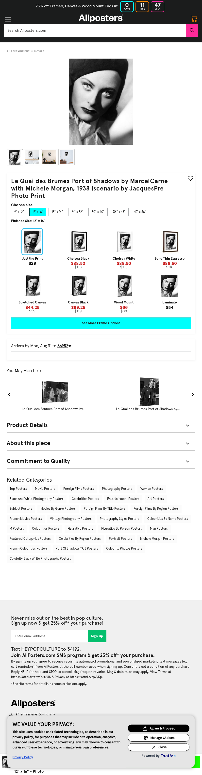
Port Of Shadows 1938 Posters (77, 548)
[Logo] (101, 18)
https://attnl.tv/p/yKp (86, 677)
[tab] (19, 212)
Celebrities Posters (85, 499)
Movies (39, 51)
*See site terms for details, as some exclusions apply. (49, 684)
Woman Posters (151, 488)
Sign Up (97, 636)
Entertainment (18, 51)
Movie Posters (45, 488)
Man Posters (159, 528)
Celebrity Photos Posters (124, 548)
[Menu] (8, 19)
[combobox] (95, 30)
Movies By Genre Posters (58, 508)
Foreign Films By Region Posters (156, 508)
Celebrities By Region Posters (80, 538)
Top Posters (18, 488)
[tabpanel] (101, 270)
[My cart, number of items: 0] (194, 18)
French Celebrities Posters (29, 548)
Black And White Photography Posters (37, 499)
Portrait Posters (120, 538)
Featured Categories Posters (30, 538)
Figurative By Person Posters (121, 528)
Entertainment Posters (123, 499)
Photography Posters (117, 488)
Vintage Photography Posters (71, 519)
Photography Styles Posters (119, 519)
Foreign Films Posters (78, 488)
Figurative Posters (80, 528)
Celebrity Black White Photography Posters (40, 558)
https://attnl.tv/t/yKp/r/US (31, 677)
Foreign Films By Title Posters (104, 508)
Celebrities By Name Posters (167, 519)
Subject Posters (21, 508)
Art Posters (156, 499)
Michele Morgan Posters (157, 538)
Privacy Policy (23, 757)
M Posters (17, 528)
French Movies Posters (26, 519)
